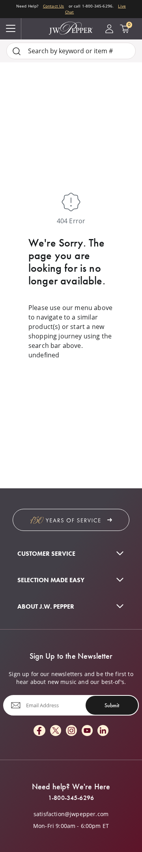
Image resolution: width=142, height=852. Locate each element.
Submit (112, 705)
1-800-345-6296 (71, 798)
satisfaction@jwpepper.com (71, 814)
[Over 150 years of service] (71, 520)
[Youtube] (87, 731)
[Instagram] (71, 731)
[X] (55, 731)
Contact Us (53, 6)
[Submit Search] (16, 51)
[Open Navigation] (10, 28)
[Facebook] (39, 731)
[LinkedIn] (102, 731)
